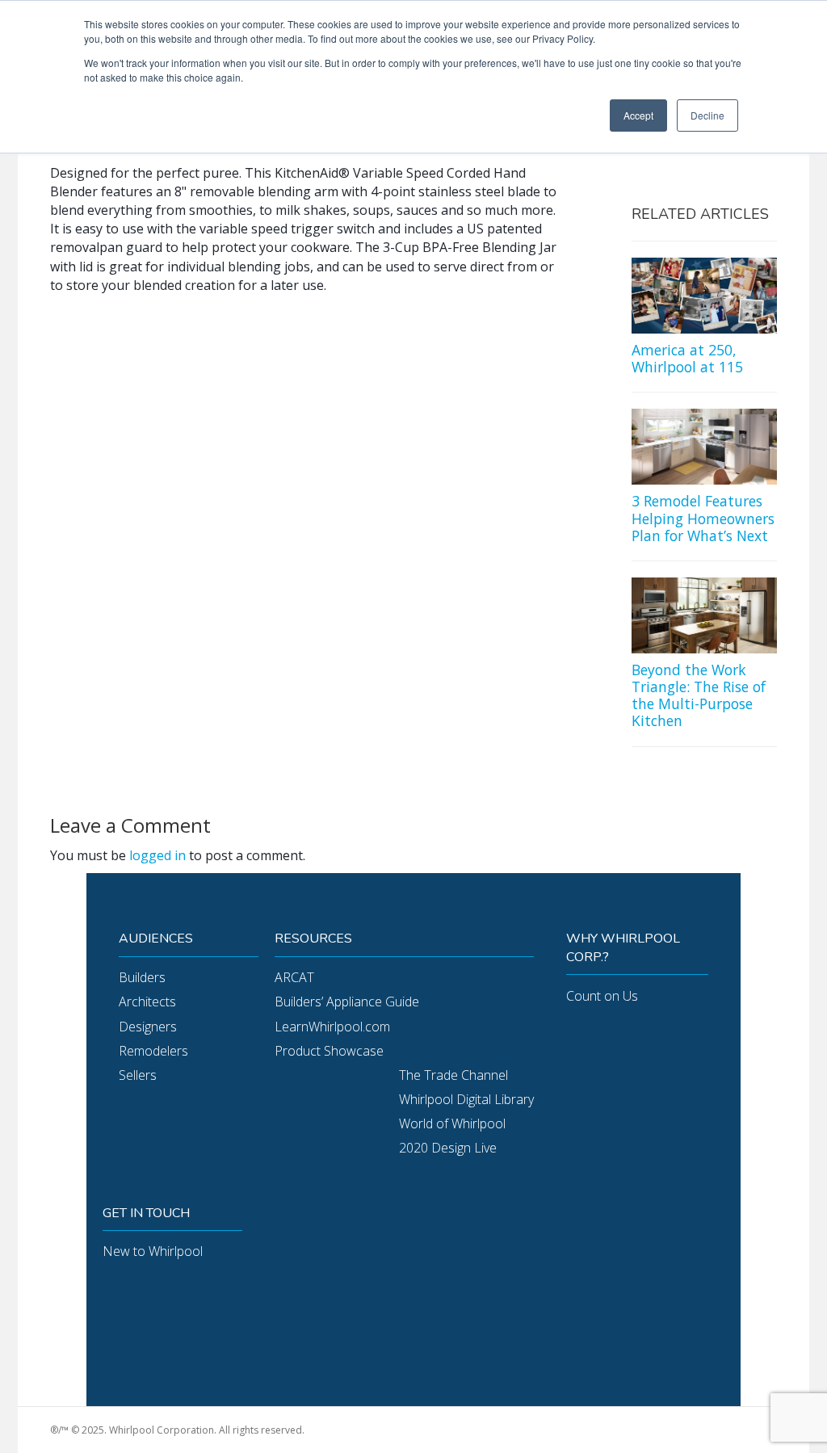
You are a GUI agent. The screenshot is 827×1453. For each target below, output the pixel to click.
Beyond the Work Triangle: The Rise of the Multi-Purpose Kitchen (699, 695)
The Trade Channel (453, 1075)
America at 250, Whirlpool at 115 (687, 358)
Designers (148, 1026)
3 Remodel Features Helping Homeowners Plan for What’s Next (703, 517)
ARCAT (294, 977)
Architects (147, 1001)
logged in (157, 855)
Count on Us (602, 996)
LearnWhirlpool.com (332, 1026)
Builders (142, 977)
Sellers (138, 1075)
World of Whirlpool (452, 1123)
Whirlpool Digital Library (466, 1099)
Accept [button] (638, 115)
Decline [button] (707, 115)
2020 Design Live (448, 1148)
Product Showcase (329, 1051)
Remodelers (153, 1051)
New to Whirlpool (153, 1251)
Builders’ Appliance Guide (347, 1001)
